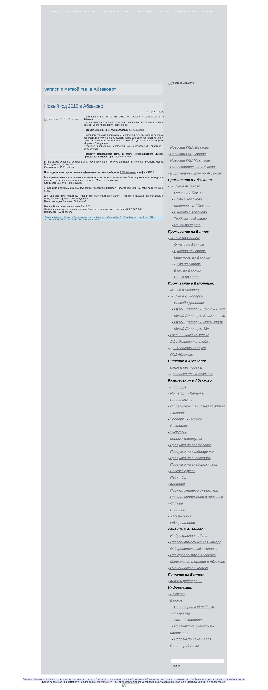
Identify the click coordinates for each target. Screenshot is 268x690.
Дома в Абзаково (187, 199)
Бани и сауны (180, 400)
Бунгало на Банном (189, 251)
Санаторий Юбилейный (193, 607)
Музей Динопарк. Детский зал (199, 309)
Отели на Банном (188, 244)
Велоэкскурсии (182, 471)
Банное (175, 600)
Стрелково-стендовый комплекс (197, 406)
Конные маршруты (185, 439)
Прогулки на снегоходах (190, 458)
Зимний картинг (187, 620)
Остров (195, 419)
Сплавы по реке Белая (192, 639)
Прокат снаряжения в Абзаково (196, 497)
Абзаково (58, 217)
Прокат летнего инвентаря (193, 490)
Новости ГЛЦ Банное (187, 154)
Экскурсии (178, 432)
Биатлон (177, 510)
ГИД (161, 111)
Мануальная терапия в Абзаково (197, 562)
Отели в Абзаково (188, 193)
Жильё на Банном (184, 238)
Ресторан (178, 426)
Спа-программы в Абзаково (192, 555)
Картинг (177, 484)
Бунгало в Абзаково (190, 212)
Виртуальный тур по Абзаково (195, 173)
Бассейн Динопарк (189, 303)
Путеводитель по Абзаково (193, 167)
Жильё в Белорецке (185, 290)
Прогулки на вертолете (190, 445)
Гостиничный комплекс (189, 335)
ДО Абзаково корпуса (187, 348)
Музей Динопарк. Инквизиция (198, 322)
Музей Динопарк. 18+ (191, 329)
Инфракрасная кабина (188, 536)
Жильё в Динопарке (186, 296)
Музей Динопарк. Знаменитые (199, 316)
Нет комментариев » (89, 219)
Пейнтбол (178, 477)
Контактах (102, 682)
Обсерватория (182, 523)
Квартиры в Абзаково (191, 206)
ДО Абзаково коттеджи (190, 342)
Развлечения (80, 217)
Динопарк (177, 387)
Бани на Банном (187, 270)
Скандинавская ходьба (188, 568)
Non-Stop (125, 156)
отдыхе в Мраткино (168, 679)
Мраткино (178, 633)
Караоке (196, 393)
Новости (68, 217)
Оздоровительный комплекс (193, 549)
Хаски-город (180, 516)
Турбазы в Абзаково (190, 219)
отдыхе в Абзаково (145, 679)
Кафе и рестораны (185, 367)
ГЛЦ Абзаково (128, 172)
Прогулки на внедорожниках (193, 464)
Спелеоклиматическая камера (195, 542)
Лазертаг (182, 613)
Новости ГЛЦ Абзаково (189, 147)
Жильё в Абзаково (184, 186)
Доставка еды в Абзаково (191, 374)
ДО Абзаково (136, 130)
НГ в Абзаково (129, 217)
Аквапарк (178, 413)
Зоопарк (176, 419)
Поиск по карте (187, 225)
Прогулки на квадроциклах (191, 452)
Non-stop (176, 393)
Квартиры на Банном (191, 257)
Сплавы (176, 503)
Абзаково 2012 (113, 217)
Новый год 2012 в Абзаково (73, 106)
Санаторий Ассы (184, 646)
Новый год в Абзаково (66, 219)
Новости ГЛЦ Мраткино (190, 160)
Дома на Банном (187, 264)
